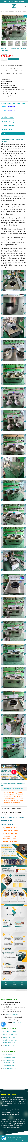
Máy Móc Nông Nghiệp (9, 1042)
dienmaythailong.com (12, 1014)
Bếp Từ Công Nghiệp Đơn (20, 11)
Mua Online (14, 59)
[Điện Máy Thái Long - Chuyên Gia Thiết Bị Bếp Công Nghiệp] (14, 6)
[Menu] (2, 6)
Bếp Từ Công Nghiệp (9, 11)
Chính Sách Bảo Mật (8, 1065)
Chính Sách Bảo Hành (9, 1057)
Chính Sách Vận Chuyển (9, 1060)
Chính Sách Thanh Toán (9, 1063)
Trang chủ (2, 11)
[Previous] (3, 27)
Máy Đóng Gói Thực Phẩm (10, 1040)
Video (3, 136)
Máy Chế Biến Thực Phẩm (10, 1034)
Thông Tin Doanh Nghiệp (9, 1068)
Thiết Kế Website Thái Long (14, 1137)
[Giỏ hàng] (25, 6)
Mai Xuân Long (17, 1022)
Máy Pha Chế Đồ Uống (9, 1037)
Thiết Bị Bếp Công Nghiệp (10, 1032)
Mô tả (3, 133)
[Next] (25, 27)
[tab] (13, 133)
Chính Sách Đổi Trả (8, 1055)
